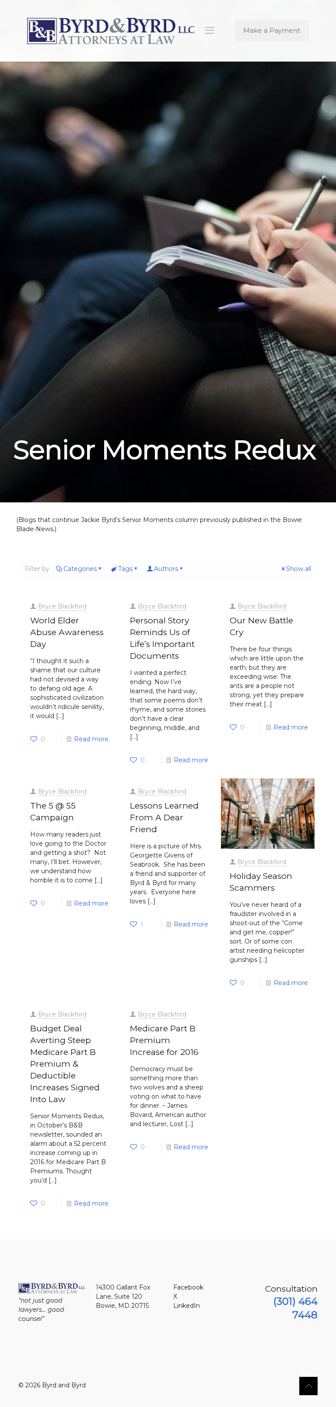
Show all (298, 569)
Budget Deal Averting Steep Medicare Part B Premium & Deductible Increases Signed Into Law (65, 1063)
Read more (91, 739)
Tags (125, 569)
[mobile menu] (209, 30)
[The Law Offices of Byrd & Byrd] (110, 30)
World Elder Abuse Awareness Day (67, 632)
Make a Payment (271, 30)
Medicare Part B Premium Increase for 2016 (164, 1040)
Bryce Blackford (62, 606)
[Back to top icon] (308, 1386)
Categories (80, 569)
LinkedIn (186, 1306)
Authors (166, 569)
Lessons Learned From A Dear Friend (164, 817)
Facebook (188, 1287)
